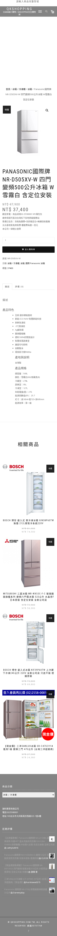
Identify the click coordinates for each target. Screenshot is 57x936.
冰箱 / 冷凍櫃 (18, 89)
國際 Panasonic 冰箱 (35, 263)
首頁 (8, 89)
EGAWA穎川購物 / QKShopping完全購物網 (19, 13)
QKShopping (19, 9)
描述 (7, 286)
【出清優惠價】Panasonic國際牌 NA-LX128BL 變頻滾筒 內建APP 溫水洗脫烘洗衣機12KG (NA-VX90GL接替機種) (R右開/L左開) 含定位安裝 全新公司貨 (29, 841)
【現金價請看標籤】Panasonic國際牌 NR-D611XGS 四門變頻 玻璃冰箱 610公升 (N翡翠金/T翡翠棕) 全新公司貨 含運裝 (26, 868)
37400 (10, 268)
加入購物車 (30, 249)
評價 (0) (19, 286)
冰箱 (30, 89)
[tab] (7, 287)
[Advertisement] (28, 56)
